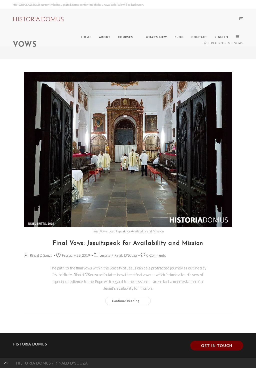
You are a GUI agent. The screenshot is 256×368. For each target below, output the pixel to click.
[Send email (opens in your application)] (241, 19)
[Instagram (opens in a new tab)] (234, 19)
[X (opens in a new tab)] (220, 19)
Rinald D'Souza (41, 255)
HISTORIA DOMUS (38, 19)
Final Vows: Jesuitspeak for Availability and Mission (128, 243)
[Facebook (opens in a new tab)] (227, 19)
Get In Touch (216, 345)
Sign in (221, 37)
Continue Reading (131, 299)
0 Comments (156, 255)
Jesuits (105, 255)
